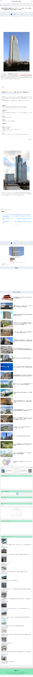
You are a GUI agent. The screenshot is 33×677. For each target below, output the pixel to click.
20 (16, 514)
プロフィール (8, 672)
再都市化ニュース (9, 3)
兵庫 (29, 3)
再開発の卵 (14, 3)
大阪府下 (24, 3)
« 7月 (1, 518)
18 (13, 514)
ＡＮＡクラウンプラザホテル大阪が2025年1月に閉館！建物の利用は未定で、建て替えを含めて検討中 (16, 214)
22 (19, 514)
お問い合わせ (23, 672)
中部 (31, 3)
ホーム (26, 672)
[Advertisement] (16, 25)
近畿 (27, 3)
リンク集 (18, 672)
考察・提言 (4, 3)
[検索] (17, 494)
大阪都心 (21, 3)
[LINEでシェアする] (21, 14)
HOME (17, 670)
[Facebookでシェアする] (15, 14)
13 (16, 513)
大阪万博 (17, 3)
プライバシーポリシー (13, 672)
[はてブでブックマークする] (18, 14)
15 (19, 513)
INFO (1, 3)
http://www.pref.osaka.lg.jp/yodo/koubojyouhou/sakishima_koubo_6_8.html (11, 93)
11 (13, 513)
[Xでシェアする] (11, 14)
